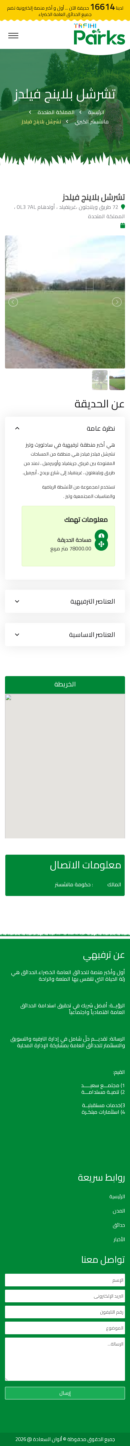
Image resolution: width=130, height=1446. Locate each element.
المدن (119, 1211)
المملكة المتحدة (56, 112)
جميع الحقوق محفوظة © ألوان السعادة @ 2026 (65, 1439)
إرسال (65, 1393)
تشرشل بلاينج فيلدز (41, 121)
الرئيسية (96, 112)
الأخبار (119, 1239)
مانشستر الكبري (92, 121)
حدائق (119, 1225)
